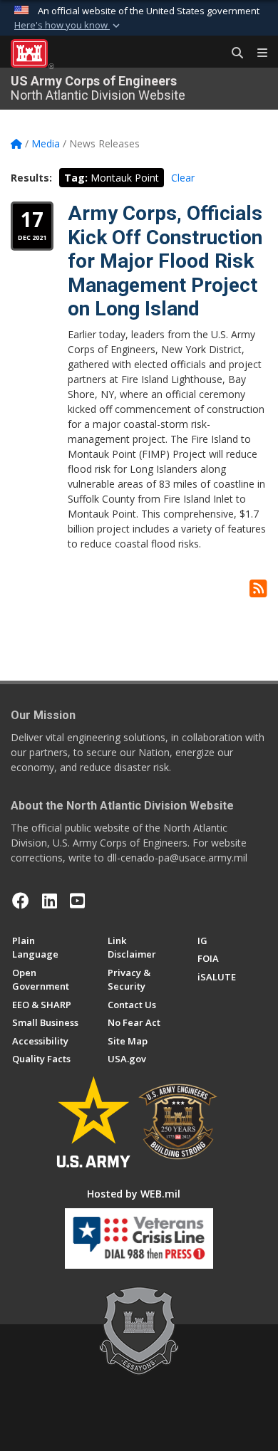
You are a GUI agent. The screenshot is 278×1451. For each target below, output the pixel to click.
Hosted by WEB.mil (133, 1193)
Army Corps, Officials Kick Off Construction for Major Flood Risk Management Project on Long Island (165, 260)
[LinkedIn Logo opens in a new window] (49, 900)
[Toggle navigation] (256, 53)
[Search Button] (232, 53)
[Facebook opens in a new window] (20, 900)
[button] (68, 26)
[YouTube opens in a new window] (77, 900)
